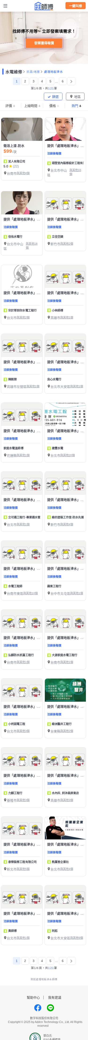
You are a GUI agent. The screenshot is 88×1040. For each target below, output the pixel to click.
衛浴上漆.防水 (14, 146)
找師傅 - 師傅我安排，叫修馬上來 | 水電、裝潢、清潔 (44, 6)
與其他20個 (67, 455)
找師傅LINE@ (50, 1007)
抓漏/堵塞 (33, 72)
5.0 (6, 166)
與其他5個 (23, 869)
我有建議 (54, 997)
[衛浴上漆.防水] (21, 129)
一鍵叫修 (75, 6)
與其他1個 (66, 317)
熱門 (75, 106)
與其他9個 (76, 938)
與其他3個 (23, 731)
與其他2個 (66, 243)
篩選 (55, 97)
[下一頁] (71, 81)
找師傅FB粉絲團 (37, 1007)
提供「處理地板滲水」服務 (67, 146)
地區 (77, 97)
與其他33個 (75, 172)
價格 (52, 106)
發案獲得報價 (44, 43)
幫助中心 (33, 997)
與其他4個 (23, 173)
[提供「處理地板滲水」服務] (65, 129)
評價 (8, 106)
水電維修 (13, 72)
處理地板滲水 (53, 72)
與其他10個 (30, 593)
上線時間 (30, 106)
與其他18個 (32, 245)
